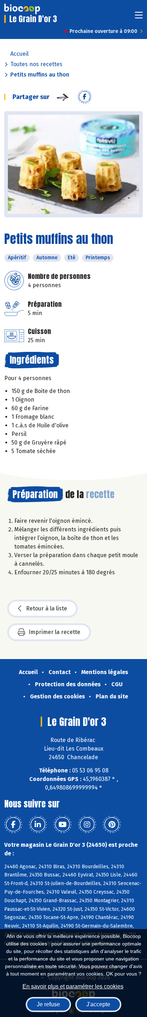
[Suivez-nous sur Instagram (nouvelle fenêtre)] (87, 825)
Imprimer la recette (54, 632)
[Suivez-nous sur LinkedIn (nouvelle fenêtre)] (38, 825)
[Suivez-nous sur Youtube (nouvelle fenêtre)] (62, 825)
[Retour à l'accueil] (22, 9)
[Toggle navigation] (139, 17)
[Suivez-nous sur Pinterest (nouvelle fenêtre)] (112, 825)
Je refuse (48, 1004)
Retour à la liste (46, 608)
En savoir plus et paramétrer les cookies (72, 986)
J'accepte (98, 1004)
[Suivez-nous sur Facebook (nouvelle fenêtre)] (13, 825)
